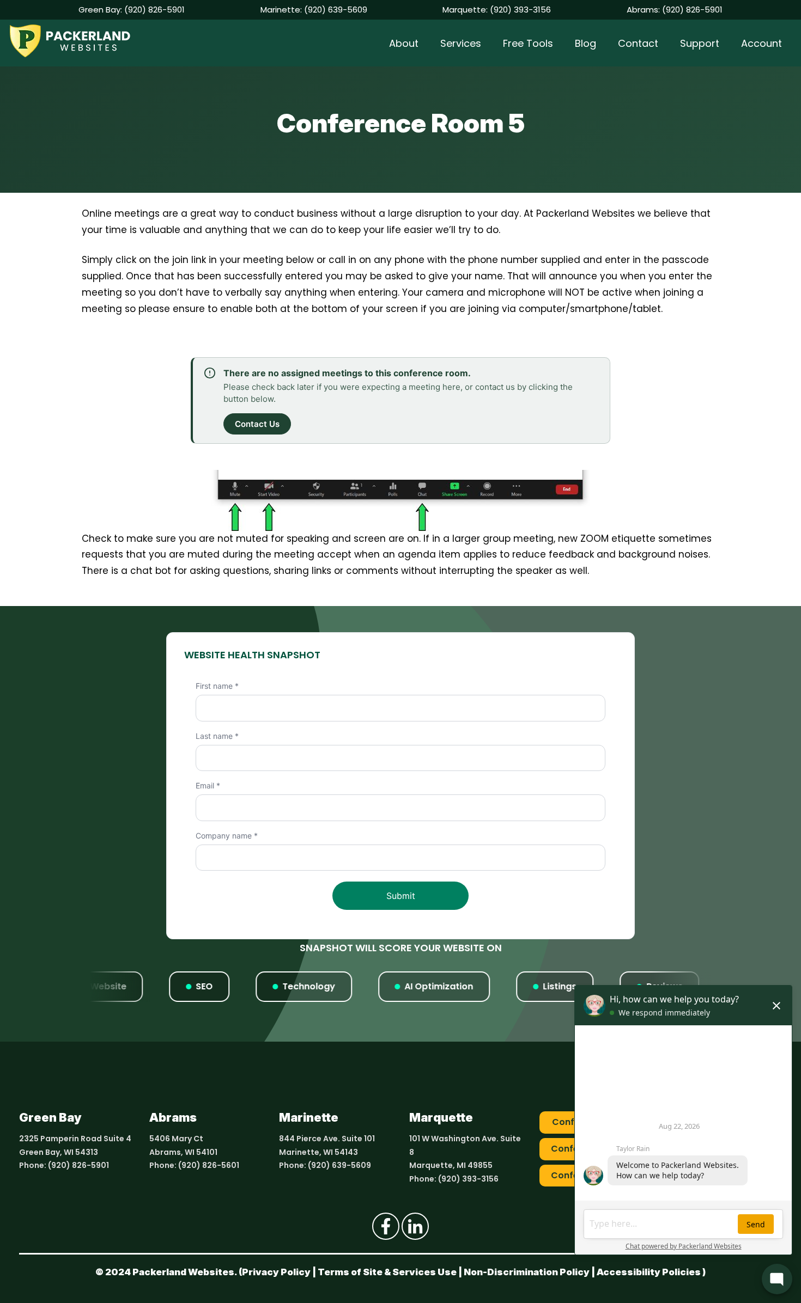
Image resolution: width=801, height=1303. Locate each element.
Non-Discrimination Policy (527, 1272)
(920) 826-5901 (154, 9)
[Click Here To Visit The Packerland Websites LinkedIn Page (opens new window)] (415, 1226)
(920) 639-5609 (335, 9)
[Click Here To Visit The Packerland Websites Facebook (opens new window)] (385, 1226)
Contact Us (257, 424)
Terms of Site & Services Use (387, 1272)
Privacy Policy (276, 1272)
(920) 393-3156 (520, 9)
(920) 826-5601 (208, 1165)
